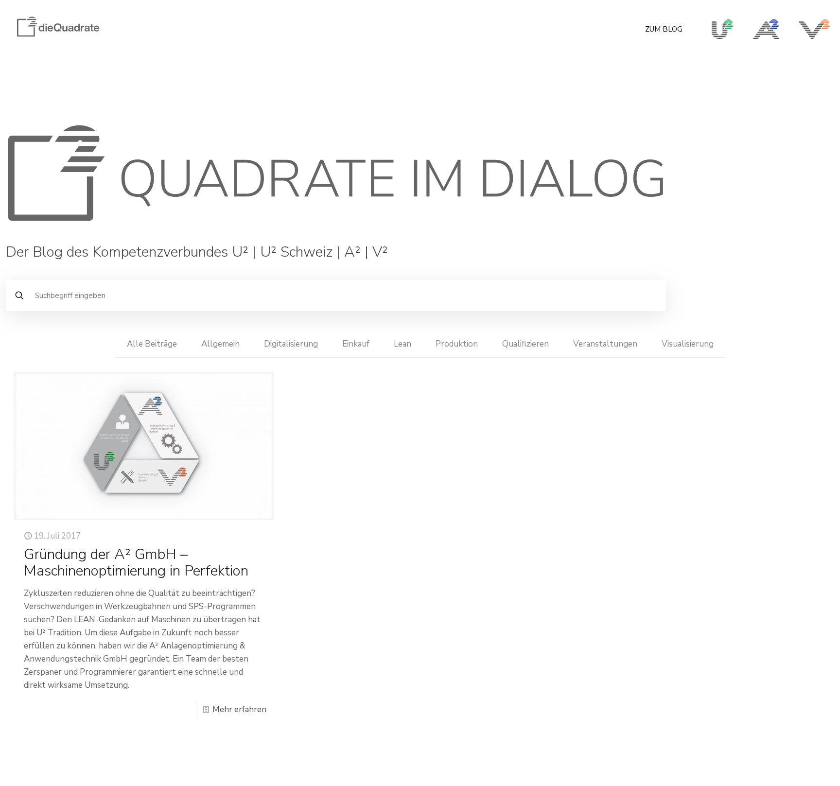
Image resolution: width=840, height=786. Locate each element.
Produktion (457, 343)
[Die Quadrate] (58, 39)
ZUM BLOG (663, 29)
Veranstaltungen (605, 343)
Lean (402, 343)
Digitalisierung (291, 343)
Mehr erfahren (239, 709)
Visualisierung (688, 343)
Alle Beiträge (152, 343)
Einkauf (355, 343)
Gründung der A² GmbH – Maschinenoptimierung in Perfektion (136, 562)
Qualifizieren (525, 343)
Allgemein (220, 343)
